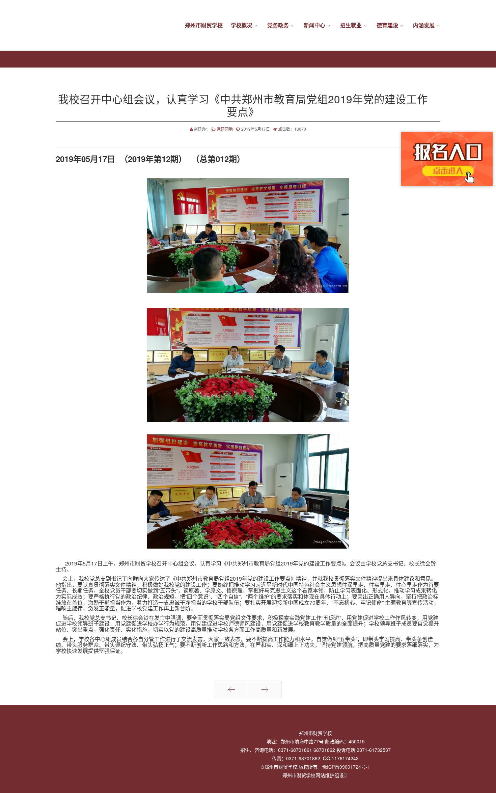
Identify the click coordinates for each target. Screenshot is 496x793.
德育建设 (387, 25)
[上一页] (231, 689)
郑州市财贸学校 (204, 25)
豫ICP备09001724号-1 (346, 766)
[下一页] (264, 689)
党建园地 (225, 129)
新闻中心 (314, 25)
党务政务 (278, 25)
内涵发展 (424, 25)
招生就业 (351, 25)
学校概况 (241, 25)
